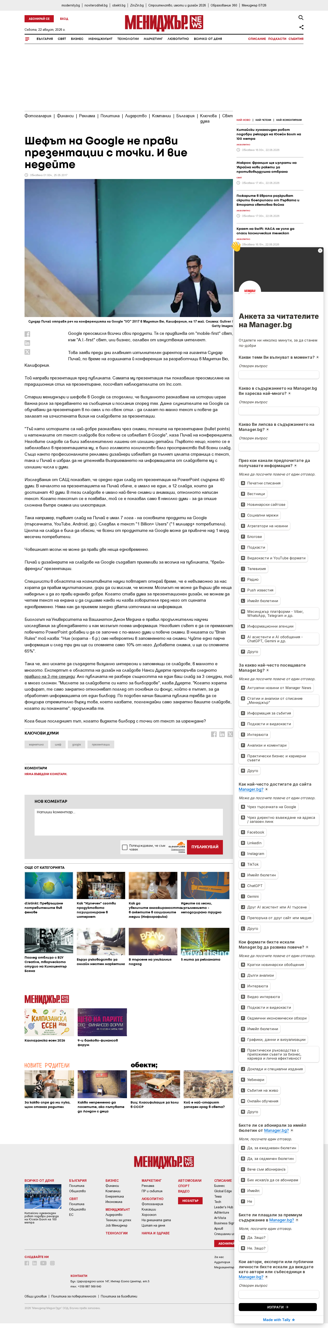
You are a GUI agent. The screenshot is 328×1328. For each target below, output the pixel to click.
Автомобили (189, 1180)
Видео (184, 1191)
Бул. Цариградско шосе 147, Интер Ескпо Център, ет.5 (110, 1281)
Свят (62, 39)
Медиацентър (224, 1267)
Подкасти (277, 39)
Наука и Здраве (156, 1233)
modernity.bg (71, 5)
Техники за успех (118, 1220)
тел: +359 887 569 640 (86, 1286)
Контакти (79, 1276)
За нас (219, 1257)
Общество (77, 1191)
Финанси (112, 1185)
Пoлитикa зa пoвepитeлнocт (73, 1296)
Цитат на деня (153, 1225)
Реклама (148, 1185)
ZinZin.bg (137, 5)
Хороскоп (149, 1214)
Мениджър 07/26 (254, 5)
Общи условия (36, 1296)
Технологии (128, 39)
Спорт (184, 1185)
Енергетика (115, 1196)
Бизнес (77, 39)
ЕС (71, 1214)
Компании (113, 1191)
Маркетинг (153, 39)
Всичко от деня (208, 39)
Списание (257, 39)
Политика (76, 1185)
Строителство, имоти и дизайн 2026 (177, 5)
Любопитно (178, 39)
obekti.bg (118, 5)
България (45, 39)
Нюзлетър (190, 1201)
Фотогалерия (152, 1204)
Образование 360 (224, 5)
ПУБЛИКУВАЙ (204, 847)
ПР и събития (152, 1191)
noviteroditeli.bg (96, 5)
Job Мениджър (116, 1225)
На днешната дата (156, 1220)
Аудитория (222, 1262)
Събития (296, 39)
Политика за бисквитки (119, 1296)
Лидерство (114, 1214)
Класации (149, 1209)
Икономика (114, 1201)
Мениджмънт (100, 39)
